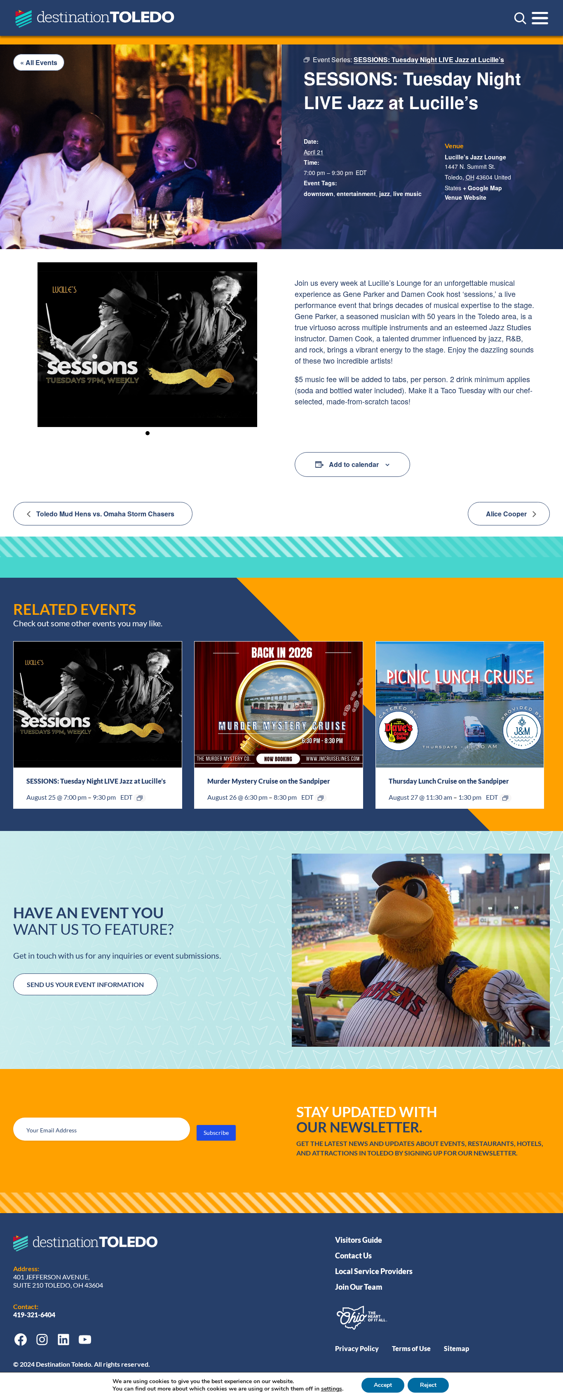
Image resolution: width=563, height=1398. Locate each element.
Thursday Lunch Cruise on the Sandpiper (449, 781)
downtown (318, 193)
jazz (384, 193)
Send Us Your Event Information (85, 984)
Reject (428, 1385)
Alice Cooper (507, 513)
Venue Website (465, 197)
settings (331, 1389)
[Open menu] (540, 18)
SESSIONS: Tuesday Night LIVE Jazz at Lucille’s (96, 781)
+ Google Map (482, 188)
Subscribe (216, 1132)
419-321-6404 (34, 1315)
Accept (383, 1385)
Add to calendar (354, 464)
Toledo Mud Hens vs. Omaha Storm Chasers (104, 513)
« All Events (38, 62)
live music (407, 193)
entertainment (356, 193)
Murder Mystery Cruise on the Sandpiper (268, 781)
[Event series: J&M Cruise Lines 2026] (321, 798)
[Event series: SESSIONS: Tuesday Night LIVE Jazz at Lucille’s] (140, 798)
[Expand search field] (520, 18)
